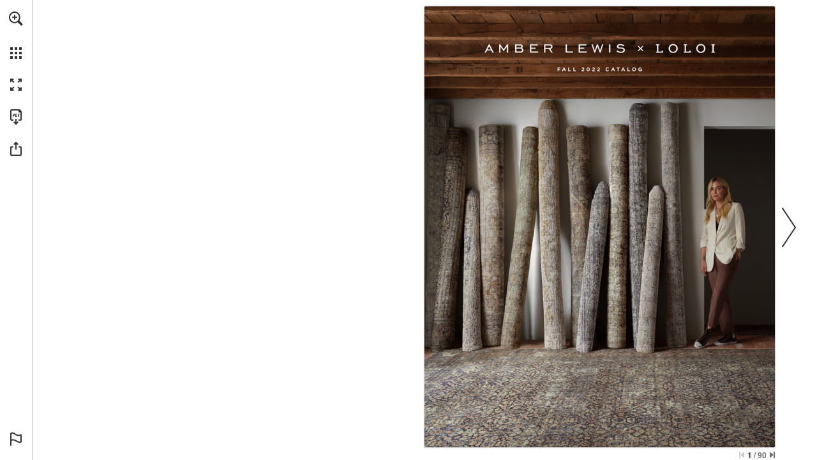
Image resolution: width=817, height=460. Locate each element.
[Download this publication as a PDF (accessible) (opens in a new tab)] (16, 117)
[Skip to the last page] (772, 455)
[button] (16, 18)
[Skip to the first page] (741, 455)
